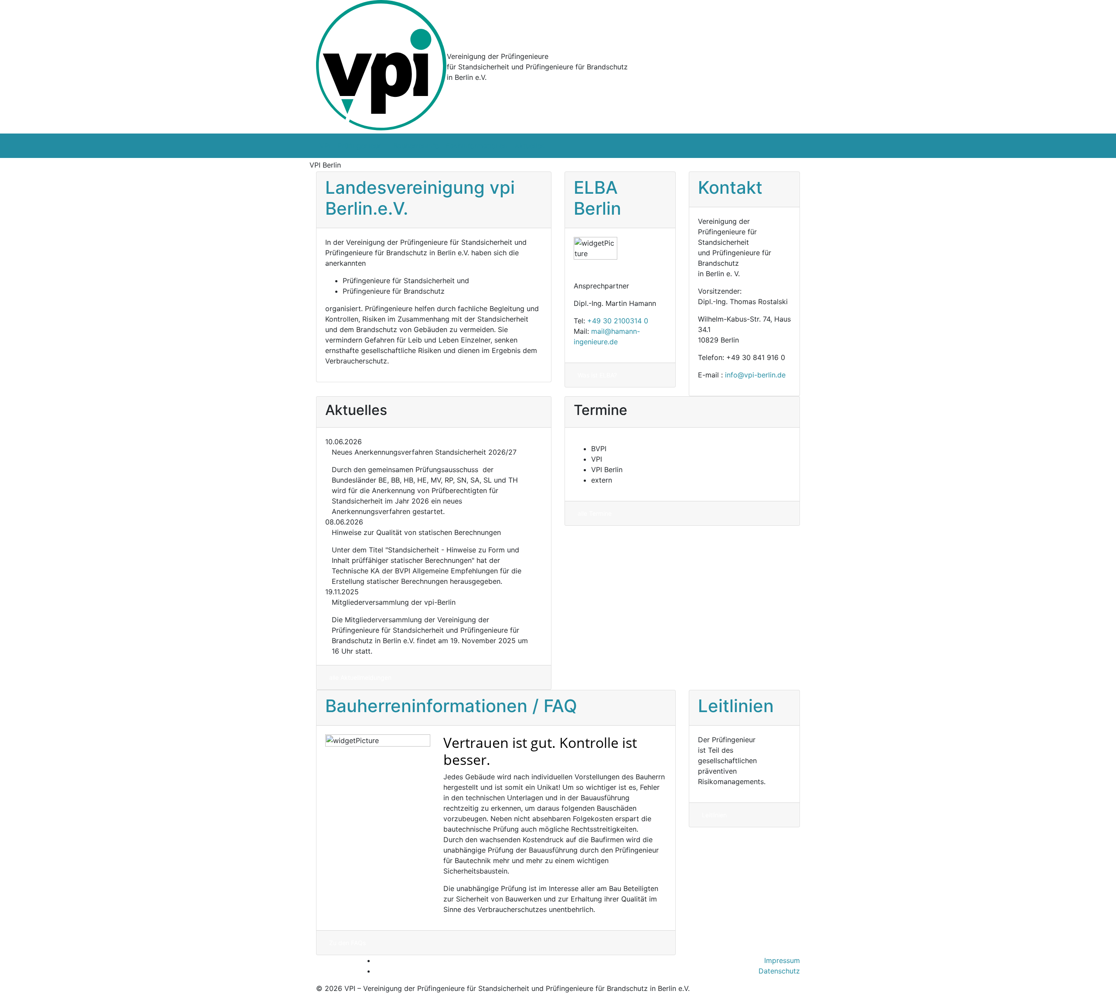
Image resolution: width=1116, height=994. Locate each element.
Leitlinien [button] (714, 815)
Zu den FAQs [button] (347, 942)
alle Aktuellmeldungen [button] (360, 677)
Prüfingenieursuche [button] (450, 164)
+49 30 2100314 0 (617, 320)
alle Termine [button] (595, 513)
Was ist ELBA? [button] (597, 375)
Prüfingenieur (359, 145)
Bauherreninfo (416, 145)
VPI (325, 145)
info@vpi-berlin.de (755, 374)
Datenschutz (779, 971)
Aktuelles (529, 145)
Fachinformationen (476, 145)
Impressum (782, 960)
